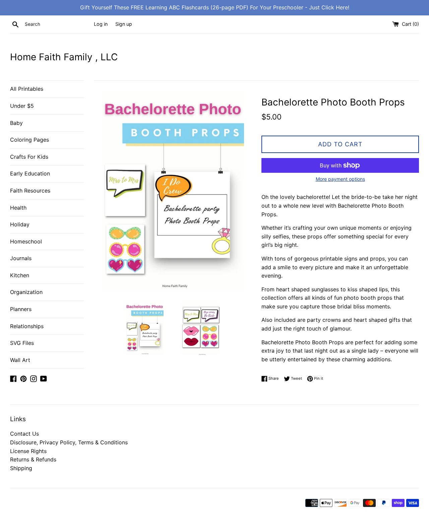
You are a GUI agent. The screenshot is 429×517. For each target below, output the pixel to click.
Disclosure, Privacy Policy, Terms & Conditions (69, 442)
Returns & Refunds (33, 459)
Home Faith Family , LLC (64, 57)
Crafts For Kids (29, 156)
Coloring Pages (29, 139)
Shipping (21, 468)
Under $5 (22, 105)
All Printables (26, 88)
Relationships (27, 326)
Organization (26, 292)
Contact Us (24, 433)
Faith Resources (30, 190)
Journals (21, 258)
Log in (101, 24)
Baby (16, 123)
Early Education (30, 173)
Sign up (123, 24)
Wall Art (20, 360)
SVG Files (22, 343)
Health (18, 207)
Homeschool (26, 241)
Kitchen (19, 275)
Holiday (19, 224)
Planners (21, 309)
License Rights (28, 451)
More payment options (340, 179)
